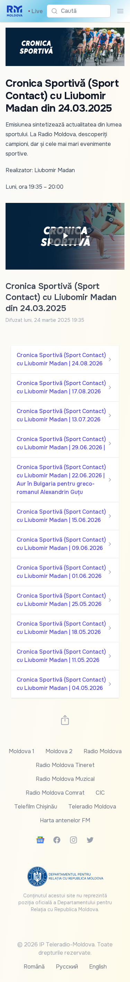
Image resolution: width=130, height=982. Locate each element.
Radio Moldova (103, 751)
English (98, 966)
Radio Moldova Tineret (65, 765)
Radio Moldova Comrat (55, 792)
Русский (67, 966)
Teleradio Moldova (92, 806)
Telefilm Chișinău (35, 806)
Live (35, 11)
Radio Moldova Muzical (65, 779)
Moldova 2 (58, 751)
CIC (100, 792)
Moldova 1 (21, 751)
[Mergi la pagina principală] (15, 11)
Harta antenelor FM (65, 820)
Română (34, 966)
